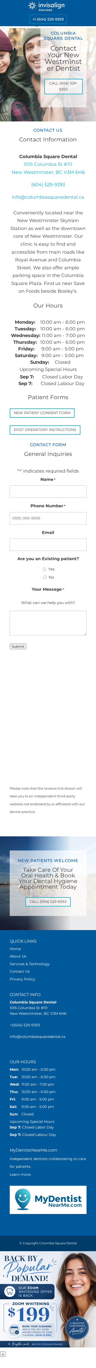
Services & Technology (30, 964)
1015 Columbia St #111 (48, 164)
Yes (51, 569)
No (51, 577)
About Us (18, 956)
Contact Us (20, 971)
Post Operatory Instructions (45, 429)
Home (15, 948)
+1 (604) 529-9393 (48, 19)
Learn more (20, 1174)
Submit (18, 646)
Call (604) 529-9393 (63, 86)
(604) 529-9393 (48, 184)
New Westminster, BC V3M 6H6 (48, 172)
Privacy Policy (22, 979)
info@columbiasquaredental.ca (48, 197)
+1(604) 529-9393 (25, 1025)
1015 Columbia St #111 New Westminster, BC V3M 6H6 (38, 1008)
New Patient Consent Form (42, 412)
